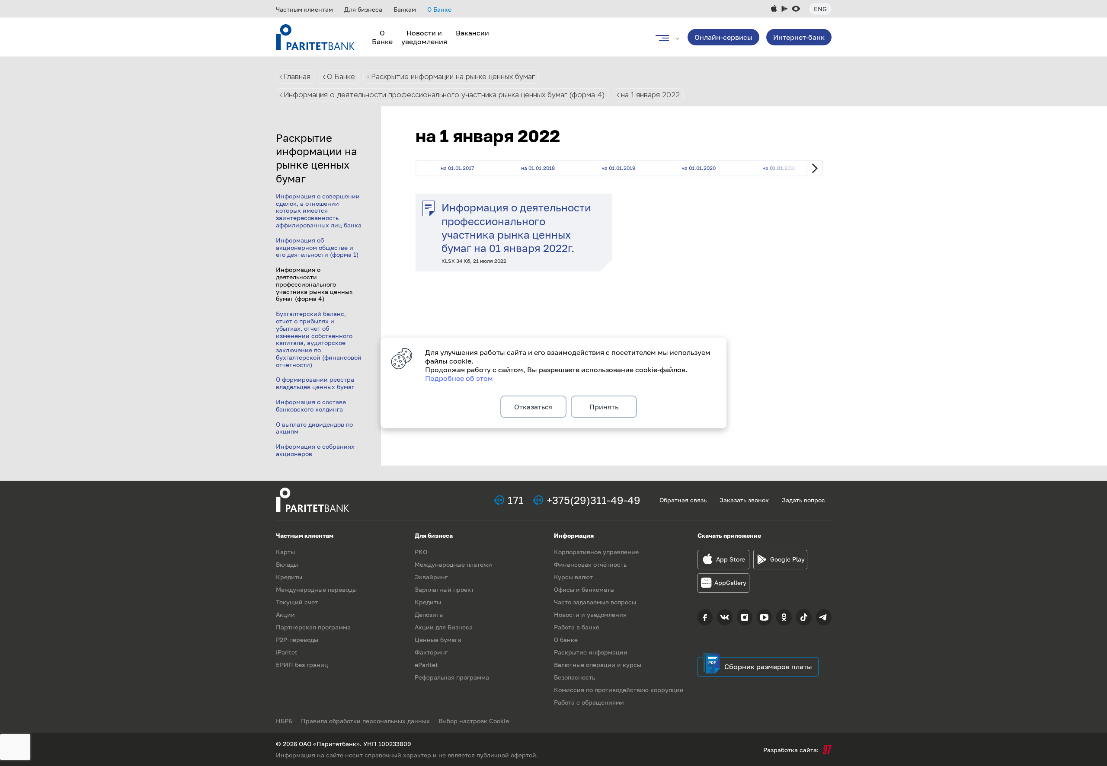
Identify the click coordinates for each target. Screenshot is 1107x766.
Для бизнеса (363, 9)
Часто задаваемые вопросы (595, 602)
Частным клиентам (304, 9)
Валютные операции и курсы (597, 664)
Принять (603, 406)
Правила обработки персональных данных (365, 721)
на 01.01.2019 (618, 168)
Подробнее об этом (459, 378)
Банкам (405, 9)
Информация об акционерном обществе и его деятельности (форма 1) (317, 247)
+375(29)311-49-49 (593, 500)
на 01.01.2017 (457, 168)
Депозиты (429, 614)
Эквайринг (431, 577)
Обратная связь (683, 500)
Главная (297, 76)
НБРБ (284, 721)
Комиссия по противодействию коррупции (619, 689)
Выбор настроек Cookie (473, 721)
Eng (820, 9)
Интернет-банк (799, 37)
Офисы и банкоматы (584, 589)
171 (516, 500)
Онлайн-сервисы (723, 37)
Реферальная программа (452, 677)
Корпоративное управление (596, 551)
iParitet (287, 652)
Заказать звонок (744, 500)
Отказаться (533, 406)
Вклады (287, 564)
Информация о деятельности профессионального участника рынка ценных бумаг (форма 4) (444, 94)
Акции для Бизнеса (444, 627)
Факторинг (431, 652)
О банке (566, 639)
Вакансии (472, 33)
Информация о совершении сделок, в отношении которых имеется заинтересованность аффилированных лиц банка (319, 210)
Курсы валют (573, 577)
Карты (285, 551)
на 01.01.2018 (538, 168)
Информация (574, 535)
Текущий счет (297, 602)
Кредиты (289, 577)
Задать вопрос (803, 500)
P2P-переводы (297, 639)
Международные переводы (316, 589)
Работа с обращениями (589, 702)
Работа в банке (576, 627)
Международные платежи (453, 564)
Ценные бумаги (438, 639)
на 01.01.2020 (698, 168)
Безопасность (574, 677)
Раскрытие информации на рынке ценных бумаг (453, 76)
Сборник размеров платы (768, 666)
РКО (421, 551)
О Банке (439, 9)
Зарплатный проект (444, 589)
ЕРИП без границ (302, 664)
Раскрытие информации (590, 652)
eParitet (426, 664)
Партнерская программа (313, 627)
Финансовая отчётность (590, 564)
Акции (285, 614)
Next (814, 168)
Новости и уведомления (424, 37)
